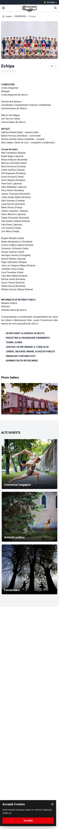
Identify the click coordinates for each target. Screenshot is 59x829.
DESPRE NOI (20, 16)
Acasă (9, 16)
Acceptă (28, 820)
